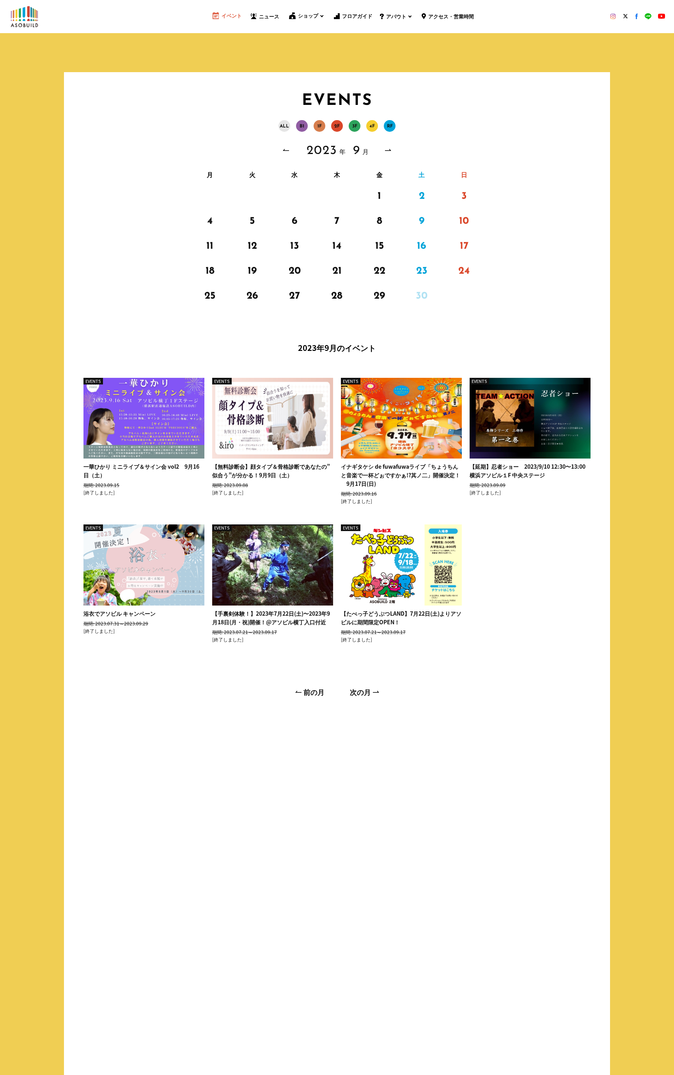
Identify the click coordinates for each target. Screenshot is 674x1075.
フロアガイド (357, 16)
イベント (232, 16)
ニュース (269, 16)
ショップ (308, 16)
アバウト (396, 16)
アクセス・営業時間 (451, 16)
